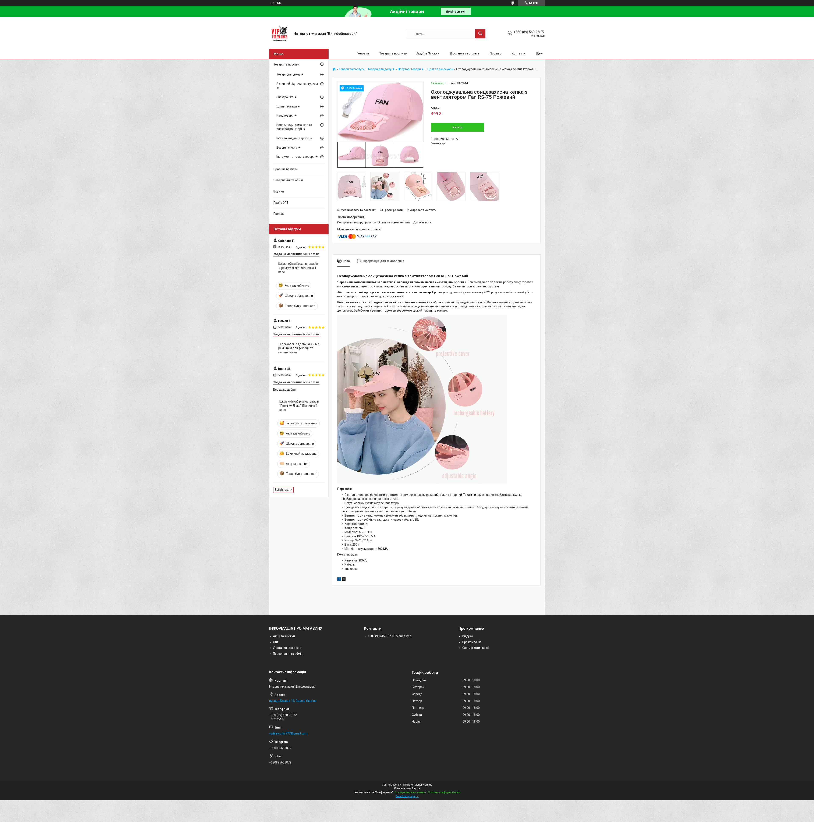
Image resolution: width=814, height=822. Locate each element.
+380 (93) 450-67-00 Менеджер (389, 636)
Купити (458, 127)
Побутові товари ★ (411, 69)
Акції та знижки (284, 636)
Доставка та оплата (464, 53)
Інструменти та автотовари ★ (297, 156)
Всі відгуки (282, 489)
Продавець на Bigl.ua (407, 788)
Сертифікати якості (475, 647)
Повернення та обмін (288, 180)
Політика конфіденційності (444, 792)
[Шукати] (480, 33)
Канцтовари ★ (286, 115)
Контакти (518, 53)
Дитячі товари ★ (288, 106)
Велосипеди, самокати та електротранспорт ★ (294, 127)
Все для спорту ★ (288, 147)
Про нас (495, 53)
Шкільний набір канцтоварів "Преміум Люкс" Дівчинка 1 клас (298, 268)
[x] (344, 579)
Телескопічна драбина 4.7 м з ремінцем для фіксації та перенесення (298, 348)
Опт (275, 642)
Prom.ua (427, 784)
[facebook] (339, 579)
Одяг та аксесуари (440, 69)
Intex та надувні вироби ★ (294, 138)
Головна (363, 53)
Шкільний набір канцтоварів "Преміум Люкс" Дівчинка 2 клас (299, 405)
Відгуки (278, 191)
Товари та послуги (392, 53)
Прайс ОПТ (281, 202)
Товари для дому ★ (381, 69)
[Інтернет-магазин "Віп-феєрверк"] (279, 33)
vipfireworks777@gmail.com (288, 733)
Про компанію (472, 642)
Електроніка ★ (286, 97)
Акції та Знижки (427, 53)
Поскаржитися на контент (410, 792)
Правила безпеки (285, 169)
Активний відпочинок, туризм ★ (297, 86)
